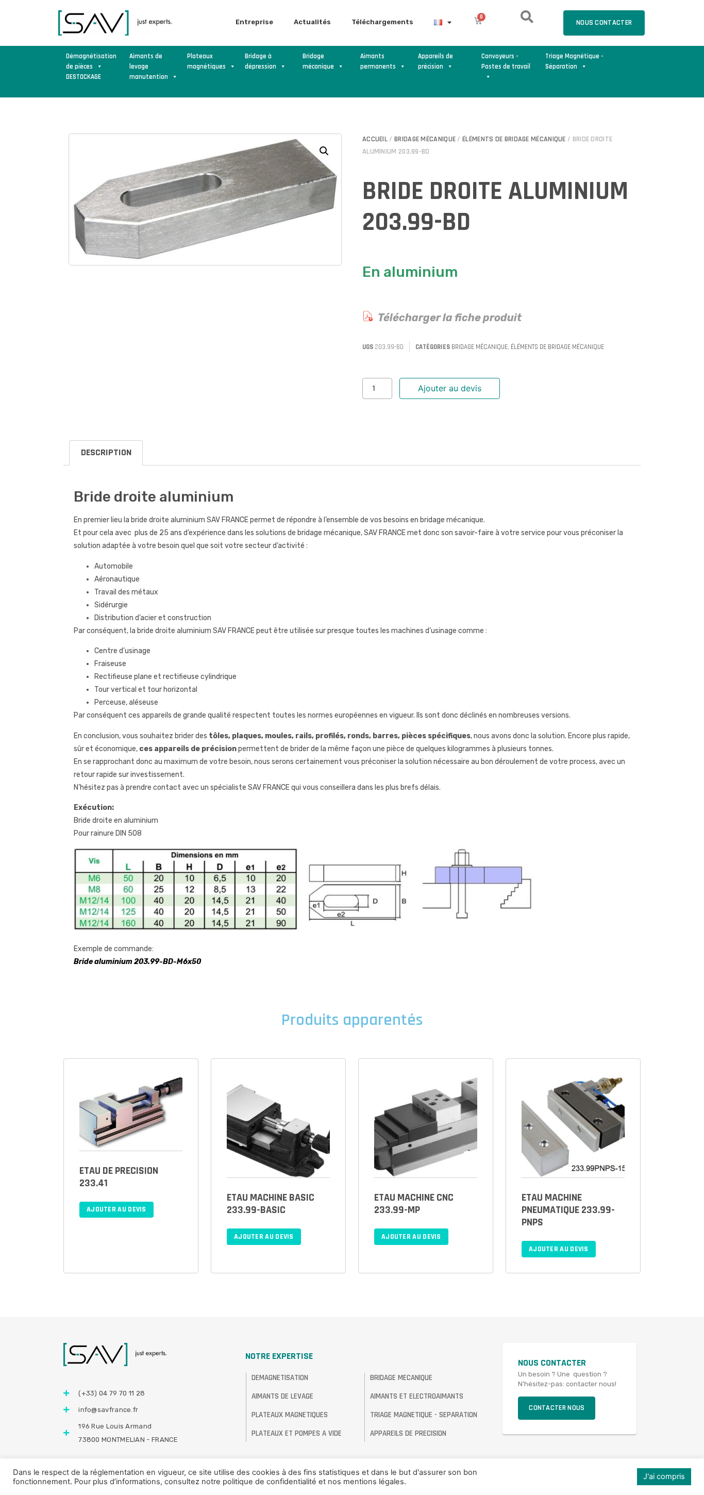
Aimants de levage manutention (148, 62)
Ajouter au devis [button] (116, 1209)
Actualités (312, 22)
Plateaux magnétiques (206, 61)
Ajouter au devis (449, 388)
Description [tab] (106, 452)
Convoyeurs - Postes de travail (505, 61)
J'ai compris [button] (664, 1476)
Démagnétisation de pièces (91, 61)
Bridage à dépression (260, 61)
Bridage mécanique (318, 61)
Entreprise (254, 22)
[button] (324, 151)
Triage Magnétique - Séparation (574, 61)
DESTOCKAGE (83, 77)
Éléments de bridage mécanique (514, 139)
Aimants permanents (378, 61)
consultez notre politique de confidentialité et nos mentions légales (284, 1481)
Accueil (375, 139)
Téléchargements (382, 22)
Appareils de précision (435, 61)
